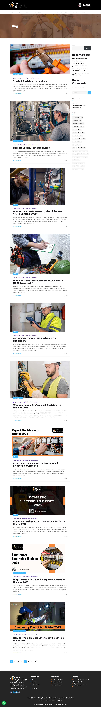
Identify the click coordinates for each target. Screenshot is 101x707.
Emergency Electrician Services (80, 157)
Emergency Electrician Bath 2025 (80, 151)
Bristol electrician (77, 120)
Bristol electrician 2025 (78, 123)
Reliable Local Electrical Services (31, 148)
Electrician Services (77, 141)
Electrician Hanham (77, 129)
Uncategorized (18, 74)
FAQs (78, 12)
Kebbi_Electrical (28, 78)
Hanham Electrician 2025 (78, 166)
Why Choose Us (57, 12)
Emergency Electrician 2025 (79, 148)
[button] (4, 703)
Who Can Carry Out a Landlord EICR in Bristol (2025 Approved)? (38, 281)
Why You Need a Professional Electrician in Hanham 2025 (37, 406)
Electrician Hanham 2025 (78, 132)
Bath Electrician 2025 (78, 117)
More (83, 12)
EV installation (76, 160)
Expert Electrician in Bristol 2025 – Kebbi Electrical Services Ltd (35, 464)
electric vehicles (76, 144)
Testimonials (46, 12)
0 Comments (37, 78)
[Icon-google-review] (19, 692)
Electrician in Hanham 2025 (79, 138)
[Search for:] (81, 93)
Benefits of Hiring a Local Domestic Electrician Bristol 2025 (39, 522)
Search (73, 45)
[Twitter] (16, 692)
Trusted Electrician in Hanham (30, 81)
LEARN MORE (18, 93)
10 (35, 662)
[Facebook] (11, 692)
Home (12, 12)
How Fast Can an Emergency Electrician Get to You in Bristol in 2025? (39, 212)
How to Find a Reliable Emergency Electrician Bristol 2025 (38, 639)
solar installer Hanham (78, 169)
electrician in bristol (77, 135)
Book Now (37, 12)
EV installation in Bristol (78, 163)
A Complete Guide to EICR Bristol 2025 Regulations (34, 339)
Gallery (66, 12)
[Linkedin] (14, 692)
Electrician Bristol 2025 (78, 126)
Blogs (72, 12)
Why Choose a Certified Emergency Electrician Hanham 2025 (39, 580)
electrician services (20, 572)
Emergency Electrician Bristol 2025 (80, 154)
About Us (19, 12)
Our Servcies (27, 12)
